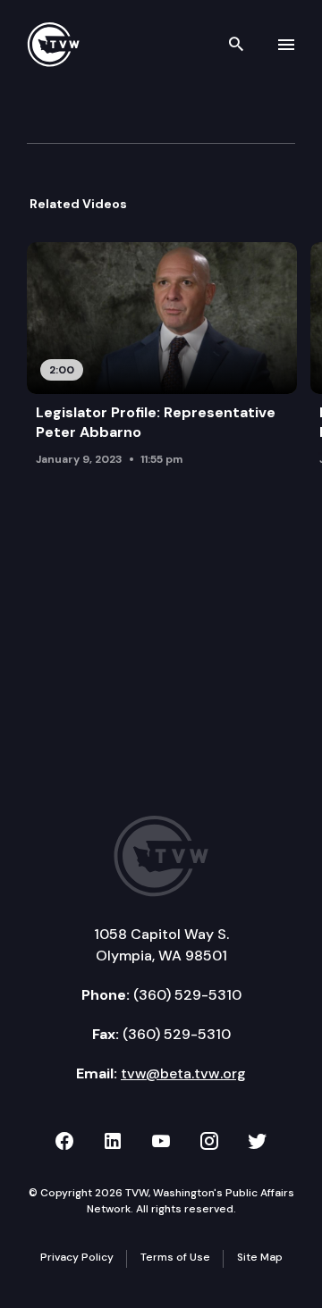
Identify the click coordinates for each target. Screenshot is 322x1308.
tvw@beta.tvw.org (183, 1073)
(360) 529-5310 (187, 994)
